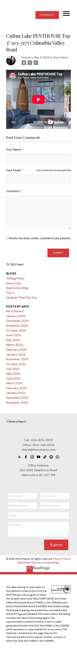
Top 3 (10, 293)
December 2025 (17, 321)
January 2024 (15, 354)
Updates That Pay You (21, 297)
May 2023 (13, 374)
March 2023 (14, 383)
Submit (58, 253)
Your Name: (14, 149)
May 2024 (13, 340)
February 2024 (16, 350)
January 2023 (15, 393)
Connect (47, 15)
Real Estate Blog (17, 288)
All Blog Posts (15, 278)
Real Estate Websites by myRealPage (38, 562)
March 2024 (14, 345)
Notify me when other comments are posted (39, 238)
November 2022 (17, 403)
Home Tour (13, 283)
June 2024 (13, 335)
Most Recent (15, 311)
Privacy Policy (62, 558)
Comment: (13, 191)
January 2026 (15, 316)
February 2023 (16, 388)
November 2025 (17, 326)
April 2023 (13, 379)
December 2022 (17, 398)
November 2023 (17, 359)
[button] (47, 15)
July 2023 (12, 369)
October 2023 (16, 364)
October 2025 (16, 330)
